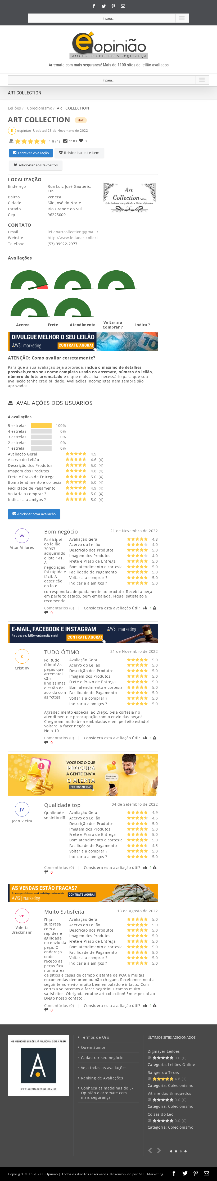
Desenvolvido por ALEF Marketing (137, 1174)
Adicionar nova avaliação (36, 514)
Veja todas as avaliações (104, 1067)
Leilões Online (181, 1064)
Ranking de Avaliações (102, 1078)
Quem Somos (93, 1047)
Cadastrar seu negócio (102, 1057)
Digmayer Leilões (164, 1051)
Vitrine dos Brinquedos (169, 1093)
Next (158, 1150)
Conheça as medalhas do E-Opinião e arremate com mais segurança (107, 1093)
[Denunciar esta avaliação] (155, 608)
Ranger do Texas (163, 1072)
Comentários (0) (59, 607)
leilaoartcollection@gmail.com (76, 231)
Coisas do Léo (161, 1114)
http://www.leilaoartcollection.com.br (83, 237)
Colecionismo (180, 1085)
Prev (151, 1150)
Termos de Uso (95, 1037)
